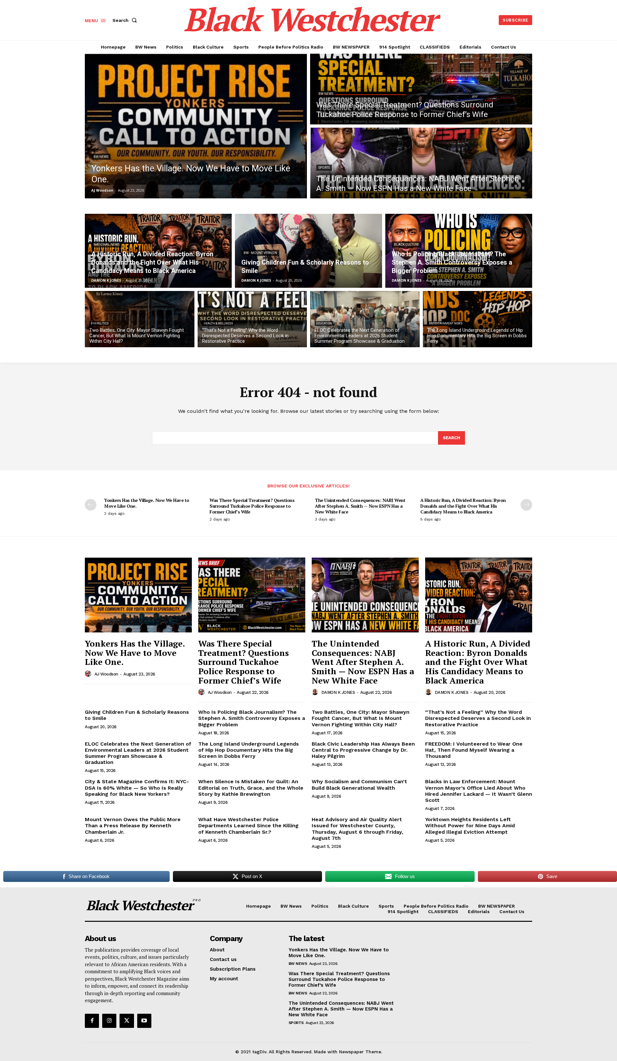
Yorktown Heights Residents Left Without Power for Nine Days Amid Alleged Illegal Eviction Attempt (470, 825)
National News (107, 244)
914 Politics (100, 323)
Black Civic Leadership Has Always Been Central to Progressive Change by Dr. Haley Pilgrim (363, 750)
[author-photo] (89, 673)
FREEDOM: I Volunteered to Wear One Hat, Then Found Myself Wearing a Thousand (474, 750)
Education (324, 323)
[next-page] (526, 505)
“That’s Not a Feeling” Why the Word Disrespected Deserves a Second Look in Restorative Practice (478, 718)
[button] (125, 20)
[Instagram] (109, 1021)
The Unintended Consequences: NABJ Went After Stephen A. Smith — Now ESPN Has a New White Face (360, 506)
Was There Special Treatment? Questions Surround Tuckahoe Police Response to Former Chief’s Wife (252, 506)
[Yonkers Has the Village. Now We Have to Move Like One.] (196, 126)
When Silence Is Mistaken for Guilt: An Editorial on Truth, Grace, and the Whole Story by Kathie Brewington (250, 787)
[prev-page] (90, 505)
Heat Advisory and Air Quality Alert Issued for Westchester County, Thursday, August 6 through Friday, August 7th (357, 828)
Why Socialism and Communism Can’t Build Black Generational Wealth (359, 784)
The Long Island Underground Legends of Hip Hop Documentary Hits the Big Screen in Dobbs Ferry (248, 750)
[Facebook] (92, 1021)
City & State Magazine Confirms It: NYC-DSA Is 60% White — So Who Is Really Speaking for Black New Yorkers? (137, 787)
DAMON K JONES (338, 692)
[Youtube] (144, 1021)
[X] (127, 1021)
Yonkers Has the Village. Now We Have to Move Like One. (146, 503)
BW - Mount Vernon (260, 253)
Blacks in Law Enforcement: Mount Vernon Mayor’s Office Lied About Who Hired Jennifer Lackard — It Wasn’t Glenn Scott (478, 790)
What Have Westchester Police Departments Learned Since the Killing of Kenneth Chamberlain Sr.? (248, 825)
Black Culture (406, 244)
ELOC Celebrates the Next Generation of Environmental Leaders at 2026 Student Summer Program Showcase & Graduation (138, 753)
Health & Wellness (218, 323)
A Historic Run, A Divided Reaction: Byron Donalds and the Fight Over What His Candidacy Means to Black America (463, 506)
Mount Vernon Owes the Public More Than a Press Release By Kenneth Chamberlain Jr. (133, 825)
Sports (324, 167)
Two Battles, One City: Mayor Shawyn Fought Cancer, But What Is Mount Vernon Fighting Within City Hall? (360, 718)
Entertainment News (445, 323)
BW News (101, 157)
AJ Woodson (106, 674)
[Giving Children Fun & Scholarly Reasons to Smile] (308, 251)
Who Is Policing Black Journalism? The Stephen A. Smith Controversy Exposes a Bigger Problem (251, 718)
